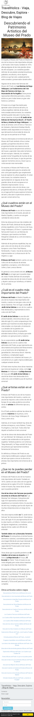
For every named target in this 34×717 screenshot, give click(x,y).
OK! (28, 714)
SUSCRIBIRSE (8, 708)
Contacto (4, 691)
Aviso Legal (4, 694)
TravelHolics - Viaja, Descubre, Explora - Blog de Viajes (15, 12)
